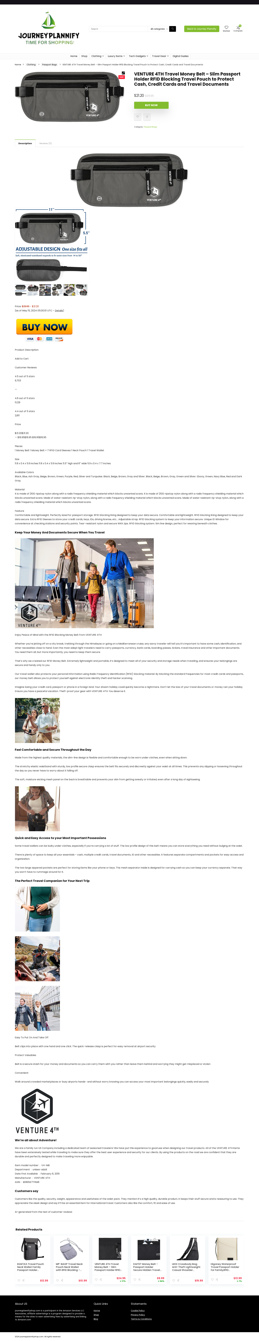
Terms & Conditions (141, 1318)
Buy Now (151, 105)
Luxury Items (115, 56)
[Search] (172, 29)
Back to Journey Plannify (201, 29)
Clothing (96, 56)
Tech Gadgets (137, 56)
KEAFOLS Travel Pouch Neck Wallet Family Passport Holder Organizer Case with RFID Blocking (30, 1270)
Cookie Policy (138, 1310)
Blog (96, 1318)
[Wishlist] (226, 27)
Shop (84, 56)
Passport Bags (49, 64)
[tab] (25, 143)
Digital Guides (181, 56)
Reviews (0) (46, 143)
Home (73, 56)
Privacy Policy (138, 1314)
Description (25, 143)
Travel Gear (159, 56)
